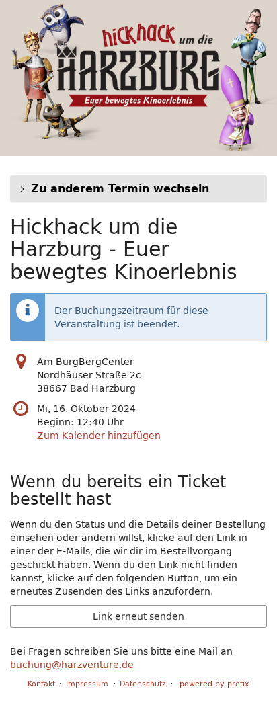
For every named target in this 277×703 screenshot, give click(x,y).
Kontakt (41, 683)
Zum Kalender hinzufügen (99, 435)
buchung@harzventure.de (72, 665)
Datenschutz (143, 683)
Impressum (87, 683)
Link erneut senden (138, 616)
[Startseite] (138, 78)
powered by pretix (214, 683)
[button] (138, 189)
